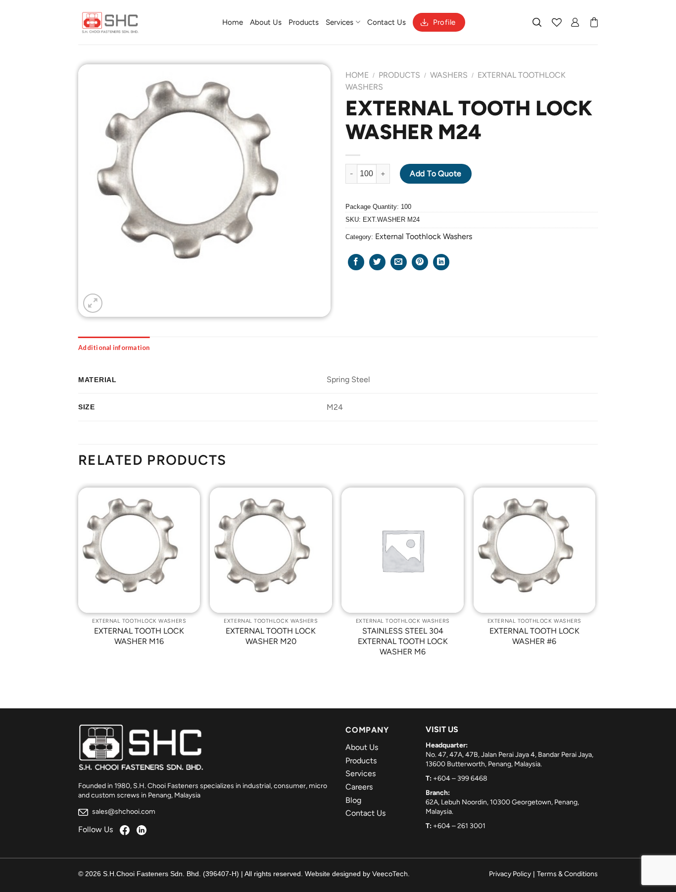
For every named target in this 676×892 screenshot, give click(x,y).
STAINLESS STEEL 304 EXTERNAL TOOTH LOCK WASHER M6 (403, 641)
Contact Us (386, 22)
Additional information (114, 347)
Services (339, 22)
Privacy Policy (510, 874)
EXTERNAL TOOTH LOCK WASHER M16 (139, 636)
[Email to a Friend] (398, 262)
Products (304, 22)
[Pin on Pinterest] (420, 262)
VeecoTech (390, 874)
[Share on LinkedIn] (441, 262)
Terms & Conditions (567, 874)
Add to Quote (436, 173)
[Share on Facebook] (356, 262)
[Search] (537, 22)
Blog (353, 800)
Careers (359, 787)
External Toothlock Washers (423, 236)
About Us (266, 22)
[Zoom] (92, 303)
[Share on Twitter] (377, 262)
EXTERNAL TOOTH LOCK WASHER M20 (271, 636)
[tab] (114, 347)
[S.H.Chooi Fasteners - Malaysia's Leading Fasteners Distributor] (110, 22)
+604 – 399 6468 (460, 778)
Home (232, 22)
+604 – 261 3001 (459, 826)
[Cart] (594, 22)
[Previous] (78, 579)
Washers (449, 75)
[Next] (594, 579)
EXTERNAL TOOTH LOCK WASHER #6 (534, 636)
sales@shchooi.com (123, 811)
